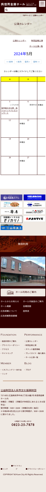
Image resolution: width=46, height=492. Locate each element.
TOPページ (26, 15)
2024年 (20, 53)
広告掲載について (9, 310)
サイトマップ (7, 353)
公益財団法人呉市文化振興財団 (18, 390)
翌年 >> (36, 61)
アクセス (5, 349)
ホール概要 (6, 306)
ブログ (28, 369)
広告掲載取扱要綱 (9, 315)
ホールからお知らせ (10, 301)
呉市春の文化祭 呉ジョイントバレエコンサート (9, 110)
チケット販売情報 (33, 349)
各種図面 (27, 306)
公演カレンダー (19, 40)
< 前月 (18, 61)
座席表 (26, 310)
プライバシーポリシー (11, 345)
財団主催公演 (37, 40)
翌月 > (27, 61)
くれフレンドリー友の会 (12, 369)
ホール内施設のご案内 (33, 301)
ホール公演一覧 (36, 46)
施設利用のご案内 (9, 341)
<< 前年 (9, 61)
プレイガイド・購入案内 (35, 353)
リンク (4, 373)
